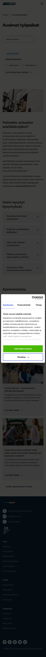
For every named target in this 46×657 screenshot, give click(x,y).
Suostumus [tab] (8, 305)
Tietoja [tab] (39, 305)
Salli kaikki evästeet (23, 349)
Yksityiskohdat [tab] (23, 305)
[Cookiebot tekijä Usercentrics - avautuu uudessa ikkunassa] (32, 298)
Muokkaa (22, 357)
